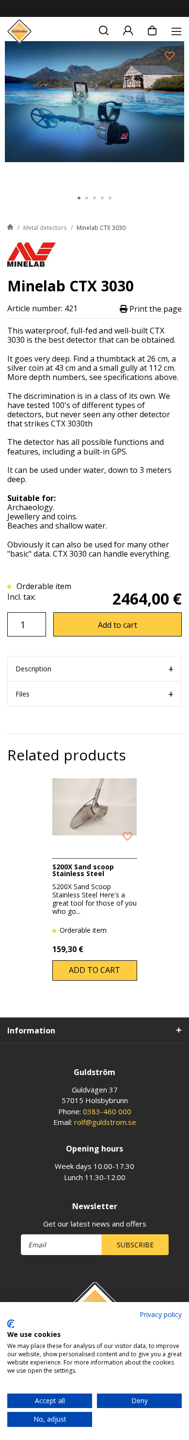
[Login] (128, 29)
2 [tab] (87, 198)
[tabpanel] (94, 112)
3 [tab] (94, 198)
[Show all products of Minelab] (31, 253)
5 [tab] (110, 198)
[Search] (104, 29)
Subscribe (135, 1244)
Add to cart (117, 625)
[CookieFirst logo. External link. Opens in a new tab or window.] (11, 1323)
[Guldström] (19, 31)
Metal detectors (44, 228)
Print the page (154, 308)
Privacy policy (161, 1314)
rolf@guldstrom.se (105, 1122)
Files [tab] (23, 693)
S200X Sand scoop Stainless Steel (83, 870)
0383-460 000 (107, 1111)
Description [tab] (33, 668)
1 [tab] (79, 198)
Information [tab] (31, 1030)
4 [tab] (102, 198)
